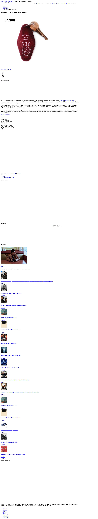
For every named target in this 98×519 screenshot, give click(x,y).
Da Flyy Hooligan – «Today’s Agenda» (9, 430)
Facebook (12, 173)
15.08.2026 (3, 457)
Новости (38, 3)
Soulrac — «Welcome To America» (8, 343)
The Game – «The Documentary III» (9, 442)
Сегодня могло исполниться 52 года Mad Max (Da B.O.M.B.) (15, 380)
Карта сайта (6, 514)
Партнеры (5, 517)
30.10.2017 (3, 69)
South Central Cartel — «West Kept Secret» (10, 355)
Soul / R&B (4, 177)
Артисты (63, 3)
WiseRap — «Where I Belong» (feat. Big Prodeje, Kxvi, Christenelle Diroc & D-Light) (20, 392)
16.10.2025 (3, 382)
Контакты (5, 516)
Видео (53, 3)
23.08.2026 (3, 295)
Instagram (19, 173)
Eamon (3, 176)
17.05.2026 (3, 346)
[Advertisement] (11, 90)
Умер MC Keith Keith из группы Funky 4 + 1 (11, 293)
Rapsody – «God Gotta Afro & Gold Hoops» (10, 329)
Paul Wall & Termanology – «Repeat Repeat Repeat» (13, 454)
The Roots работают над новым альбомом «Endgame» (13, 305)
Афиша (57, 3)
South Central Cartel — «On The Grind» (10, 367)
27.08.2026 (3, 283)
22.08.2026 (3, 308)
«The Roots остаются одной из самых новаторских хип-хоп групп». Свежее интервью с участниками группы (27, 281)
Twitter (4, 513)
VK (15, 173)
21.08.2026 (3, 320)
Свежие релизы (10, 177)
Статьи (3, 333)
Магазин (68, 3)
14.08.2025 (3, 394)
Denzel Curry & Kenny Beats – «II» (9, 317)
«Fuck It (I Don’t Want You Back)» (67, 100)
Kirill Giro (9, 69)
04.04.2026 (3, 358)
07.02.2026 (3, 370)
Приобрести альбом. (5, 114)
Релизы (4, 396)
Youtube (5, 510)
